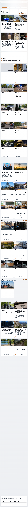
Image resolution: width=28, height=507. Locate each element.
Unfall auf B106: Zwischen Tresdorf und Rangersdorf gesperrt (6, 24)
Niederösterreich (12, 7)
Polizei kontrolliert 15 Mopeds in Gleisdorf (7, 150)
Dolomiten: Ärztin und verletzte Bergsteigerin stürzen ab (20, 330)
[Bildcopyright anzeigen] (12, 168)
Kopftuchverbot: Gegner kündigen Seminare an (6, 210)
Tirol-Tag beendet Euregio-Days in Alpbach (20, 192)
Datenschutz (6, 503)
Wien (8, 7)
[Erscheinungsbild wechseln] (26, 2)
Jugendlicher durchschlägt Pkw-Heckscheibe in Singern (7, 114)
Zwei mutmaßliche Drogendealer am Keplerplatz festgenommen (7, 94)
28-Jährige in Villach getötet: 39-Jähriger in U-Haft (7, 42)
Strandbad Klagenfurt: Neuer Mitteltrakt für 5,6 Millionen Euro (7, 252)
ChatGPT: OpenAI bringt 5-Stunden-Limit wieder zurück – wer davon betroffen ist (7, 330)
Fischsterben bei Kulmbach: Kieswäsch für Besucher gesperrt (6, 348)
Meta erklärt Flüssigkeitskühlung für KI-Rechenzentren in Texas (20, 233)
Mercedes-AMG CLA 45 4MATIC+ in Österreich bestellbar (20, 270)
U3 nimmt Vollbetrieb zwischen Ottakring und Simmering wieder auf (20, 43)
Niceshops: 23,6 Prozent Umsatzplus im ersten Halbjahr (7, 270)
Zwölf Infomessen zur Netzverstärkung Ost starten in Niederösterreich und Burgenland (20, 173)
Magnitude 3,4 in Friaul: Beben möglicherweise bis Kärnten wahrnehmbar (20, 311)
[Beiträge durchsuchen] (22, 2)
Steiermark (22, 7)
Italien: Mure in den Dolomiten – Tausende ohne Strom (20, 347)
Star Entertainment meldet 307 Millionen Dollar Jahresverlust (7, 192)
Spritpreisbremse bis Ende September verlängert (19, 114)
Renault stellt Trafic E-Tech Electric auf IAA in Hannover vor (7, 232)
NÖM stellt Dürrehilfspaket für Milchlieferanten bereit (7, 173)
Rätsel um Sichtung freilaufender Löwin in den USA (7, 312)
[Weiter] (26, 7)
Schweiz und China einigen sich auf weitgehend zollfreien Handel (7, 290)
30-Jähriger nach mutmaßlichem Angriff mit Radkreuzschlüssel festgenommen (20, 95)
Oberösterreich (18, 7)
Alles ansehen (25, 220)
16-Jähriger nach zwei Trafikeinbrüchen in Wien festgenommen (19, 75)
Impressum (9, 503)
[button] (5, 11)
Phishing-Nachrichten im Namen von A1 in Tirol (19, 25)
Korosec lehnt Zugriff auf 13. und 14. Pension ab (20, 211)
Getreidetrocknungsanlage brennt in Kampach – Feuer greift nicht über (6, 75)
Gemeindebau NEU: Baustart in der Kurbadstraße (20, 132)
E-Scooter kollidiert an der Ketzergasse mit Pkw (6, 132)
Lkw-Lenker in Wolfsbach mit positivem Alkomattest (20, 150)
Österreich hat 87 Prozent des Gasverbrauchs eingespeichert (20, 251)
